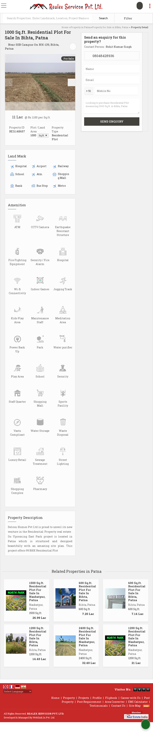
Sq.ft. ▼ (43, 135)
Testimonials (99, 705)
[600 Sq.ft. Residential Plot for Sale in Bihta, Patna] (65, 598)
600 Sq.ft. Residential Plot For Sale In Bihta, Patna (87, 591)
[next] (71, 82)
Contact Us (118, 705)
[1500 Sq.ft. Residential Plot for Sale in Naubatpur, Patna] (16, 600)
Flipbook (111, 698)
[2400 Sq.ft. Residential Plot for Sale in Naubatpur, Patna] (65, 645)
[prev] (9, 82)
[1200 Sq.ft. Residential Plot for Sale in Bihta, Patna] (16, 643)
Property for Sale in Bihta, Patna (110, 27)
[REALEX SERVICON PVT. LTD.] (66, 7)
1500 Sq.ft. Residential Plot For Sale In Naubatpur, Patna (37, 591)
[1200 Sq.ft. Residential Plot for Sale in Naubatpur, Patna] (115, 645)
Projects (83, 698)
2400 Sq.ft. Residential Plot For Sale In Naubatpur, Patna (87, 636)
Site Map (135, 705)
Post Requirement (89, 702)
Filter (127, 18)
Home (65, 27)
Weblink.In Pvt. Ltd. (44, 717)
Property (69, 698)
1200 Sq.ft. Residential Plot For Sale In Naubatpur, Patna (136, 636)
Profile (97, 698)
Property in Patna (80, 27)
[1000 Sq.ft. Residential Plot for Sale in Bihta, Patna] (40, 82)
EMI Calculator (138, 702)
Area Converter (115, 702)
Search (103, 18)
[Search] (140, 6)
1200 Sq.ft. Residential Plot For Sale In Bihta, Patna (37, 636)
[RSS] (146, 705)
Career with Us (130, 698)
